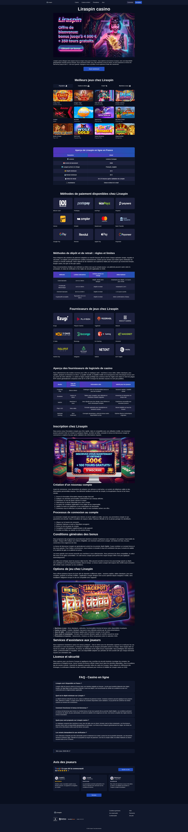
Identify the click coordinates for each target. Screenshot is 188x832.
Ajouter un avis (126, 769)
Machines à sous (124, 85)
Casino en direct (82, 85)
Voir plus (94, 795)
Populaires (62, 85)
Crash (103, 85)
